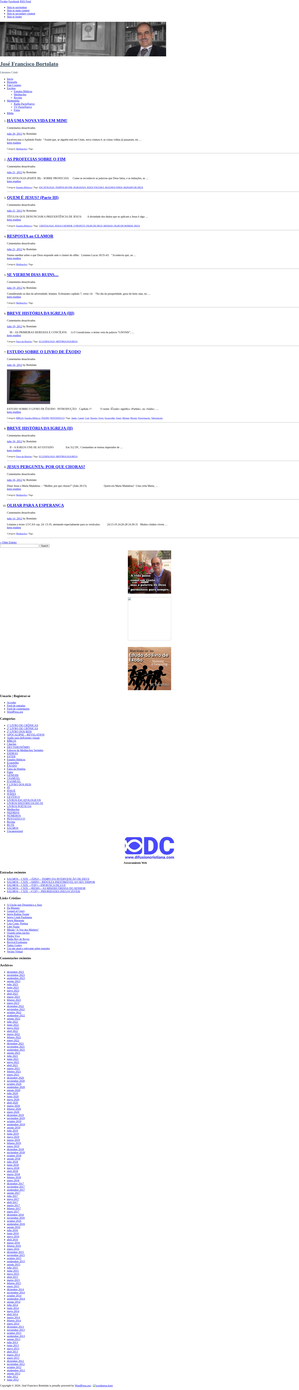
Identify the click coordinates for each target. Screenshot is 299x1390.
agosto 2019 (13, 1127)
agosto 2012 (13, 1373)
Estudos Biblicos (23, 91)
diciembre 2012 (15, 1361)
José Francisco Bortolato (29, 64)
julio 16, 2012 (14, 364)
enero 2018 (13, 1180)
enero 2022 (13, 1040)
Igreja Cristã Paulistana (19, 917)
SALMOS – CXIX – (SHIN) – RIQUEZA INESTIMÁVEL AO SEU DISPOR (51, 882)
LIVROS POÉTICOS (19, 806)
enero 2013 (13, 1357)
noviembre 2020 (16, 1080)
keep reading (14, 142)
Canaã (81, 418)
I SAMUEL (13, 778)
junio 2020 (13, 1096)
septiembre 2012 (16, 1370)
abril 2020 (12, 1102)
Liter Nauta (13, 926)
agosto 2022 (13, 1018)
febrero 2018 (14, 1177)
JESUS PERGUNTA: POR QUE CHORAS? (46, 466)
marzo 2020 (13, 1105)
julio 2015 (12, 1267)
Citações (11, 744)
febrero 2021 (14, 1071)
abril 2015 (12, 1277)
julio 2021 (12, 1056)
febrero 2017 (14, 1208)
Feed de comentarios (18, 708)
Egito (101, 418)
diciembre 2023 (15, 971)
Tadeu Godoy (14, 945)
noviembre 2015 (16, 1255)
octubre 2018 (14, 1155)
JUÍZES (11, 793)
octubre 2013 (14, 1333)
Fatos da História (24, 341)
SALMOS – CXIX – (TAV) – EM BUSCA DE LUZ (36, 885)
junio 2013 (13, 1345)
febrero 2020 (14, 1108)
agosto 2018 (13, 1158)
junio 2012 (13, 1379)
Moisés (133, 418)
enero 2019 (13, 1146)
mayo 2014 (13, 1311)
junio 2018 (13, 1164)
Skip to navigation (17, 7)
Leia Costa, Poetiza (17, 923)
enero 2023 (13, 1003)
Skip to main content (18, 10)
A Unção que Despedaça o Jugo (24, 904)
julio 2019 (12, 1130)
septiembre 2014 (16, 1298)
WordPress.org (15, 711)
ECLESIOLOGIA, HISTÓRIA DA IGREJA (58, 341)
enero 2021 (13, 1074)
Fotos (17, 110)
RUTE (10, 824)
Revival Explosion (17, 942)
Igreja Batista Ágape (18, 914)
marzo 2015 (13, 1280)
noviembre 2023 (16, 975)
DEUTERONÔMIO (18, 747)
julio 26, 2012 (14, 133)
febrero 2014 (14, 1320)
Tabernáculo (157, 418)
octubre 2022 (14, 1012)
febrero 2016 (14, 1245)
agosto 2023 (13, 981)
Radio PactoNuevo (24, 103)
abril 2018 (12, 1171)
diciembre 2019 (15, 1115)
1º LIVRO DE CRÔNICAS (22, 725)
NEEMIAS (13, 812)
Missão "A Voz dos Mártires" (23, 929)
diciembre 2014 (15, 1289)
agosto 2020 (13, 1090)
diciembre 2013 (15, 1326)
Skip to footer (14, 16)
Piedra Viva (13, 936)
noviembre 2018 (16, 1152)
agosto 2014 (13, 1301)
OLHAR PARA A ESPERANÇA (35, 505)
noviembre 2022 (16, 1009)
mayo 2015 (13, 1273)
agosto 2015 (13, 1264)
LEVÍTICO (13, 796)
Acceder (11, 702)
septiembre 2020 (16, 1087)
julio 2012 (12, 1376)
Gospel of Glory (16, 911)
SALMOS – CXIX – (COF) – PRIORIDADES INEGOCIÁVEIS (43, 891)
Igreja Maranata (15, 920)
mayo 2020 (13, 1099)
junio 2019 (13, 1133)
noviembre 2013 (16, 1329)
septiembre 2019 (16, 1124)
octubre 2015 (14, 1258)
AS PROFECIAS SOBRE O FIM (36, 159)
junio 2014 (13, 1308)
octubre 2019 (14, 1121)
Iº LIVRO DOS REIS (19, 784)
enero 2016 (13, 1249)
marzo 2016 (13, 1242)
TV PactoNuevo (23, 106)
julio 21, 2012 (14, 172)
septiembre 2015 (16, 1261)
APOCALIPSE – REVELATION (25, 734)
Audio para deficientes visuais (23, 737)
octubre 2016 (14, 1220)
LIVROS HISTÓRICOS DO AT (25, 803)
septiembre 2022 (16, 1015)
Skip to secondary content (21, 13)
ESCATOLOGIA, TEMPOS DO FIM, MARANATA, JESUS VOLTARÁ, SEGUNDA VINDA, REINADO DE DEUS (91, 187)
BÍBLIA (20, 418)
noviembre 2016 (16, 1217)
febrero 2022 (14, 1037)
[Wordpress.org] (103, 1385)
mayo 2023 (13, 990)
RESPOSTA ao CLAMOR (30, 236)
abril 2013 (12, 1351)
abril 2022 (12, 1031)
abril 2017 (12, 1202)
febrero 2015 (14, 1283)
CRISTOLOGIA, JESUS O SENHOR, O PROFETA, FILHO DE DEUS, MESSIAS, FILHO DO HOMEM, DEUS (89, 225)
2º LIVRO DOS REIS (19, 731)
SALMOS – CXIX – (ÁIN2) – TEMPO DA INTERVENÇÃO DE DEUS (48, 878)
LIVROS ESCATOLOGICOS (24, 800)
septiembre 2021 (16, 1049)
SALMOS (12, 828)
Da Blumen (13, 907)
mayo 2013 (13, 1348)
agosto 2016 (13, 1227)
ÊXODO (45, 418)
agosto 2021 (13, 1052)
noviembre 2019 (16, 1118)
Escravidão (110, 418)
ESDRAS (12, 753)
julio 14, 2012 (14, 518)
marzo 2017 (13, 1205)
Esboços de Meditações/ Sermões (25, 750)
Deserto (93, 418)
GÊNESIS (13, 775)
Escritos (11, 88)
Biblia (10, 113)
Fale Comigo (14, 85)
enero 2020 (13, 1112)
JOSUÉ (11, 790)
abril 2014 (12, 1314)
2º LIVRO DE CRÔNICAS (22, 728)
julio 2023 (12, 984)
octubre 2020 (14, 1084)
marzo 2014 (13, 1317)
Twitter (4, 1)
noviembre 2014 (16, 1292)
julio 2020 (12, 1093)
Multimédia (13, 100)
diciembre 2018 (15, 1149)
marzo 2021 (13, 1068)
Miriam (125, 418)
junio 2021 (13, 1059)
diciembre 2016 (15, 1214)
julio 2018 (12, 1161)
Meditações (20, 94)
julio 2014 (12, 1305)
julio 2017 (12, 1196)
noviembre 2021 (16, 1046)
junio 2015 (13, 1270)
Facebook (13, 1)
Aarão (74, 418)
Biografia (12, 82)
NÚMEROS (14, 815)
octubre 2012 (14, 1367)
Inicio (10, 78)
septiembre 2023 (16, 978)
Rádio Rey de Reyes (18, 939)
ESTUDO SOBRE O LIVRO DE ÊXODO (44, 351)
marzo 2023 (13, 996)
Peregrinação (144, 418)
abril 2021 (12, 1065)
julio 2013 (12, 1342)
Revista (18, 97)
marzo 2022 (13, 1034)
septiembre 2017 (16, 1189)
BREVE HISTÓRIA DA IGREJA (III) (40, 313)
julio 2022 (12, 1021)
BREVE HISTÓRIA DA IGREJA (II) (40, 428)
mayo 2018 (13, 1168)
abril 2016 (12, 1239)
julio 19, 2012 (14, 287)
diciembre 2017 (15, 1183)
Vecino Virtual (15, 951)
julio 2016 (12, 1230)
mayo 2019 (13, 1136)
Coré (87, 418)
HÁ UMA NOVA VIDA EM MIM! (37, 120)
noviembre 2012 (16, 1364)
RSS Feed (25, 1)
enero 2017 (13, 1211)
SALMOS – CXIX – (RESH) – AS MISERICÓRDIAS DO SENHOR (46, 888)
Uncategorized (15, 831)
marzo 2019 (13, 1140)
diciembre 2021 (15, 1043)
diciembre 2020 (15, 1077)
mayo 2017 (13, 1199)
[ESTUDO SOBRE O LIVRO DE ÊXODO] (28, 403)
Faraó (118, 418)
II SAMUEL (14, 781)
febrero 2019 (14, 1143)
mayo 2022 (13, 1028)
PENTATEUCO (57, 418)
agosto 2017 (13, 1192)
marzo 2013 (13, 1354)
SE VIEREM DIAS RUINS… (32, 274)
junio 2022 (13, 1024)
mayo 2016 (13, 1236)
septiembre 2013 (16, 1336)
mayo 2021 (13, 1062)
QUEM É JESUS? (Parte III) (32, 197)
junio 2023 (13, 987)
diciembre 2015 (15, 1252)
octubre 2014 (14, 1295)
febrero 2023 (14, 999)
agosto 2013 (13, 1339)
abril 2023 (12, 993)
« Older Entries (8, 542)
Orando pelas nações (18, 932)
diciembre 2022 (15, 1006)
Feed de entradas (16, 705)
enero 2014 (13, 1323)
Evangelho (13, 762)
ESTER (11, 756)
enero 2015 (13, 1286)
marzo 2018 (13, 1174)
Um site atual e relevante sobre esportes (28, 948)
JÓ (8, 787)
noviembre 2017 (16, 1186)
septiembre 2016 (16, 1224)
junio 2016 (13, 1233)
